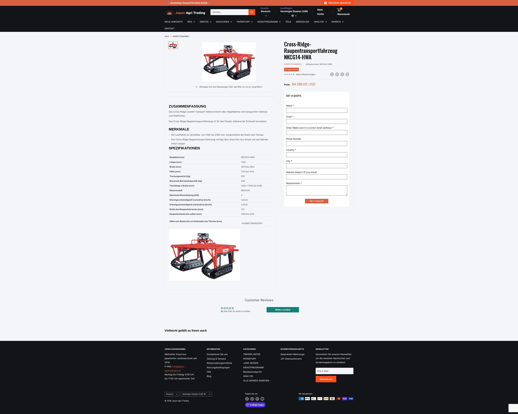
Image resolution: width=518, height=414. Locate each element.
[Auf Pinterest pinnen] (337, 74)
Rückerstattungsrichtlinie (219, 363)
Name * (290, 105)
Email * (289, 116)
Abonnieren (326, 379)
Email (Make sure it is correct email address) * (309, 128)
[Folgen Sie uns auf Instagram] (252, 399)
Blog (209, 376)
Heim (167, 36)
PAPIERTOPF (243, 21)
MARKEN (336, 21)
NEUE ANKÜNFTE (174, 21)
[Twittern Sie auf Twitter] (342, 74)
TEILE (288, 21)
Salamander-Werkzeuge (292, 354)
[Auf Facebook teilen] (332, 74)
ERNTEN (204, 21)
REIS (190, 21)
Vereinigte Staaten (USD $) (194, 394)
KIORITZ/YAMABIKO (181, 36)
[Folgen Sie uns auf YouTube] (262, 399)
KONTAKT (169, 28)
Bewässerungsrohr (252, 371)
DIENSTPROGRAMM (267, 21)
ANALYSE (319, 21)
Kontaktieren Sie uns (217, 354)
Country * (291, 150)
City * (289, 161)
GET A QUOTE (317, 201)
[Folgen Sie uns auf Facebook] (247, 399)
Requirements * (294, 183)
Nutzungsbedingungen (218, 367)
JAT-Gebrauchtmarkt (291, 358)
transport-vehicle (291, 69)
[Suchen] (251, 12)
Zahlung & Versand (216, 358)
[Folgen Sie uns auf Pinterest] (257, 399)
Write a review (282, 309)
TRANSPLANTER (251, 354)
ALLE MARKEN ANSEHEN (256, 380)
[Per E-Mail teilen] (347, 74)
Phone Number (293, 139)
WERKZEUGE (302, 21)
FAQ (209, 371)
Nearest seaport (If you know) (301, 172)
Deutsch (169, 394)
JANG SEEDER (250, 363)
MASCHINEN (222, 21)
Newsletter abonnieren (339, 2)
